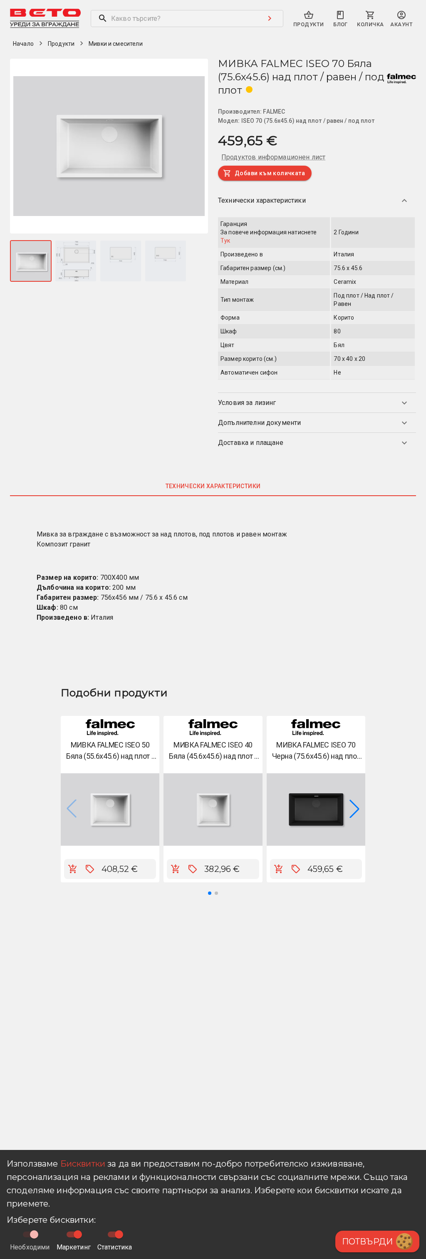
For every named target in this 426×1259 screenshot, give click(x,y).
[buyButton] (73, 869)
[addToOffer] (90, 869)
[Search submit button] (269, 18)
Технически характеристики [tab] (213, 486)
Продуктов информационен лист (273, 157)
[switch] (78, 1234)
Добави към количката (270, 173)
